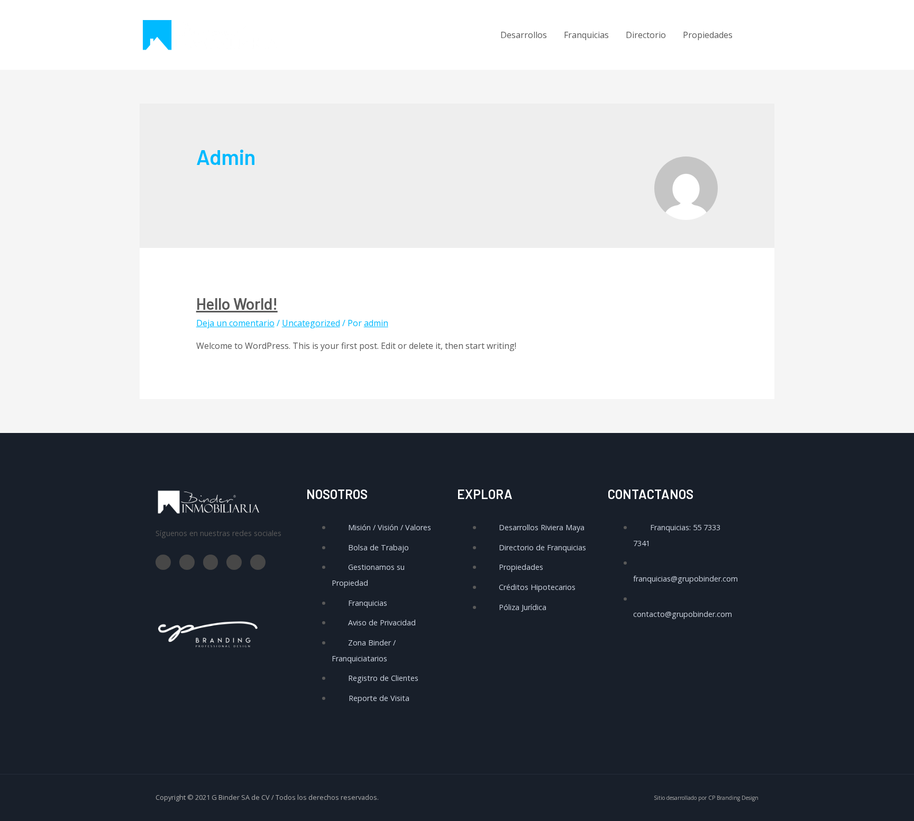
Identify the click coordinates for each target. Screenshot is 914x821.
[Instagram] (234, 562)
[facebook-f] (760, 20)
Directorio (646, 35)
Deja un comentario (235, 323)
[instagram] (760, 35)
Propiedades (708, 35)
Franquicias (586, 35)
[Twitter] (187, 562)
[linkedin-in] (759, 50)
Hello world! (237, 303)
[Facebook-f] (163, 562)
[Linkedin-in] (210, 562)
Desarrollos (523, 35)
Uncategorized (311, 323)
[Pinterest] (258, 562)
